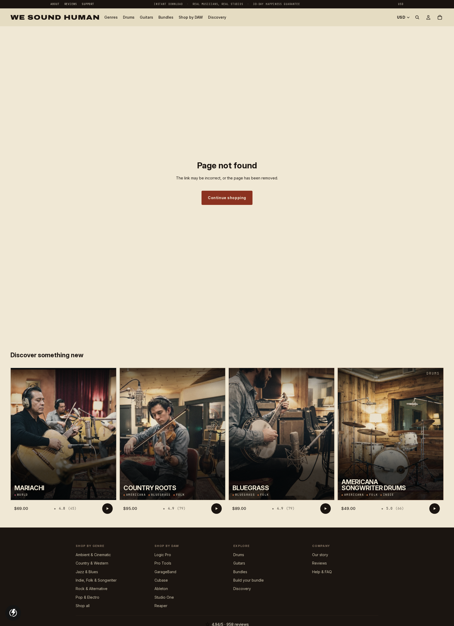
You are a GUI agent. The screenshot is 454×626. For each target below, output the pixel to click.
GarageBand (165, 572)
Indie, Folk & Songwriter (96, 580)
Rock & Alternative (91, 588)
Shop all (83, 605)
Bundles (240, 572)
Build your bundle (248, 580)
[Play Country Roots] (216, 508)
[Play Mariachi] (107, 508)
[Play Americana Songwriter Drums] (434, 508)
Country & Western (92, 563)
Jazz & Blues (87, 572)
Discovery (242, 588)
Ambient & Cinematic (93, 554)
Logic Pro (162, 554)
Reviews (70, 4)
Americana (136, 494)
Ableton (161, 588)
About (55, 4)
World (22, 494)
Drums (238, 554)
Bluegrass (161, 494)
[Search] (417, 17)
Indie (388, 494)
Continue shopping (227, 197)
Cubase (161, 580)
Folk (180, 494)
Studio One (164, 597)
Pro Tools (162, 563)
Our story (320, 554)
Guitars (239, 563)
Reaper (160, 605)
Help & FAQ (322, 572)
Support (88, 4)
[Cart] (440, 17)
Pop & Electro (87, 597)
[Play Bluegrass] (325, 508)
